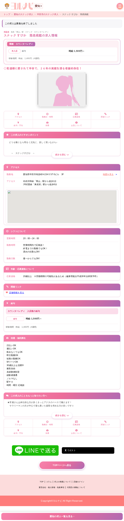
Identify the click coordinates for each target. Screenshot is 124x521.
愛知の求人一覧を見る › (62, 516)
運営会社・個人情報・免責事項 (51, 487)
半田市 (6, 32)
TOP (42, 482)
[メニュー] (120, 6)
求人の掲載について (62, 482)
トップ (7, 14)
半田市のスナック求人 (47, 14)
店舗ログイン (78, 482)
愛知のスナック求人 (23, 14)
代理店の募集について (76, 487)
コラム (49, 482)
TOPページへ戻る (62, 465)
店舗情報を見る (16, 292)
